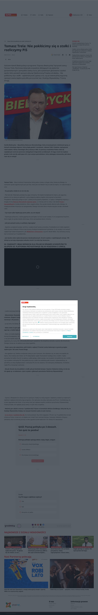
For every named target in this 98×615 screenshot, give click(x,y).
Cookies (31, 332)
